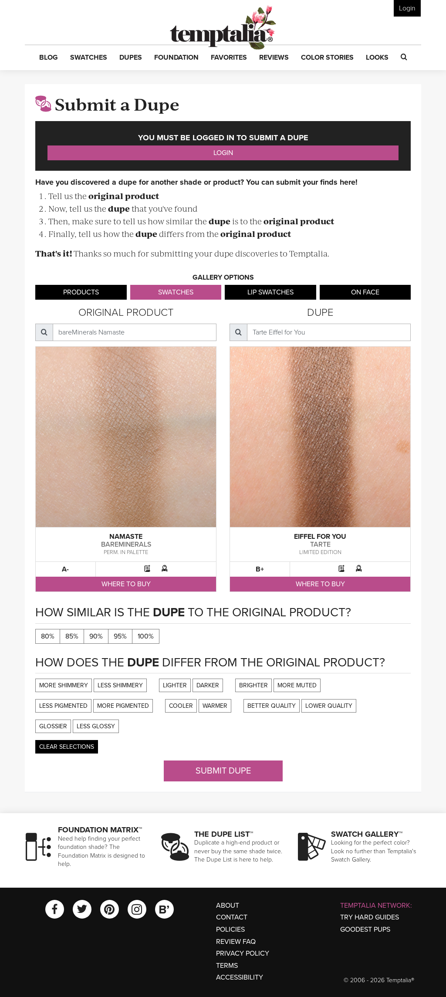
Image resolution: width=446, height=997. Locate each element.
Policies (230, 929)
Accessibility (239, 977)
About (227, 905)
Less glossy (96, 726)
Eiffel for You (320, 536)
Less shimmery (120, 685)
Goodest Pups (365, 929)
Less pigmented (63, 706)
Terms (227, 965)
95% (120, 636)
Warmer (215, 706)
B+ (260, 569)
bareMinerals (126, 544)
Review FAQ (236, 941)
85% (71, 636)
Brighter (253, 685)
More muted (297, 685)
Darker (207, 685)
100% (146, 636)
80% (47, 636)
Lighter (175, 685)
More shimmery (63, 685)
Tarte (320, 544)
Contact (231, 917)
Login (407, 8)
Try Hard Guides (369, 917)
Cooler (181, 706)
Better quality (271, 706)
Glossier (53, 726)
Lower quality (328, 706)
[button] (48, 58)
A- (65, 569)
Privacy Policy (242, 953)
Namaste (125, 536)
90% (96, 636)
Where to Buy (126, 584)
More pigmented (123, 706)
